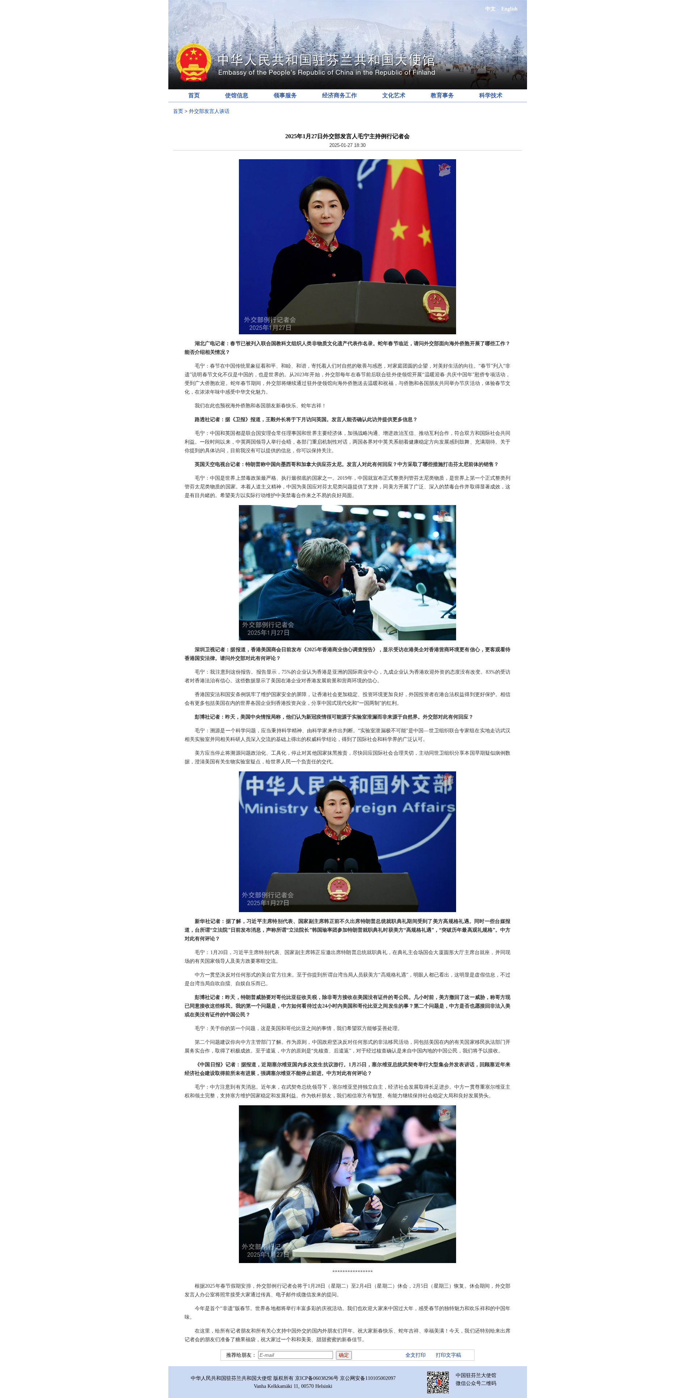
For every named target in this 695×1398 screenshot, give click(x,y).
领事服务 (285, 95)
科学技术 (490, 95)
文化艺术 (393, 95)
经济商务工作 (339, 95)
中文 (490, 9)
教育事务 (442, 95)
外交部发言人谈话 (209, 111)
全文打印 (415, 1355)
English (509, 9)
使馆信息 (236, 95)
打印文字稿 (448, 1355)
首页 (194, 95)
